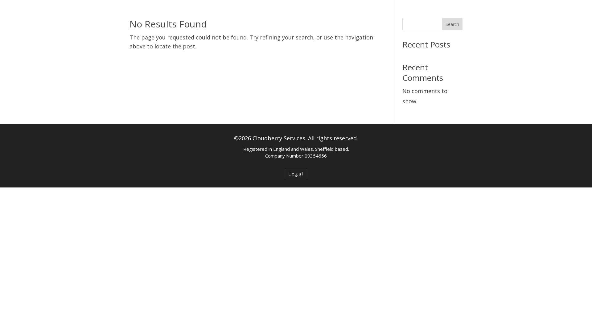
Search (452, 24)
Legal (296, 174)
